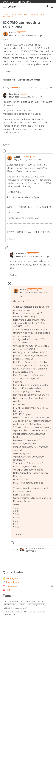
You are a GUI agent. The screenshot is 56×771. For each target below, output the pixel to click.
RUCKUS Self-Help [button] (13, 601)
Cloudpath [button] (9, 605)
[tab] (9, 80)
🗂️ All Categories (11, 578)
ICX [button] (22, 605)
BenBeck (14, 94)
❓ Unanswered (28, 586)
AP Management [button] (36, 605)
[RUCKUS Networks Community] (12, 6)
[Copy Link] (40, 35)
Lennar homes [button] (37, 611)
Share (7, 71)
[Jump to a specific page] (51, 87)
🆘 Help (6, 590)
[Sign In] (52, 6)
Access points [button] (20, 608)
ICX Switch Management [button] (15, 611)
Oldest (14, 87)
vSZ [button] (7, 608)
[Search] (47, 6)
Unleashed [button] (9, 614)
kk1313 (12, 33)
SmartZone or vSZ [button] (34, 601)
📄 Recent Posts (11, 582)
